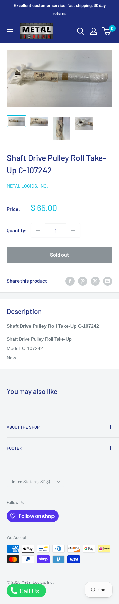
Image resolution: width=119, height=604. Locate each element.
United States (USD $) (30, 481)
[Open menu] (10, 31)
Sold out (59, 254)
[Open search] (80, 31)
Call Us (29, 591)
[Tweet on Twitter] (95, 281)
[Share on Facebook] (70, 281)
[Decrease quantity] (38, 230)
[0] (107, 31)
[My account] (93, 31)
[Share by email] (107, 281)
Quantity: (17, 230)
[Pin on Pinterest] (82, 281)
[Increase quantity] (73, 230)
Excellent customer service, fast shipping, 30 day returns (60, 9)
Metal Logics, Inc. (27, 186)
